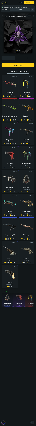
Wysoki (29, 16)
